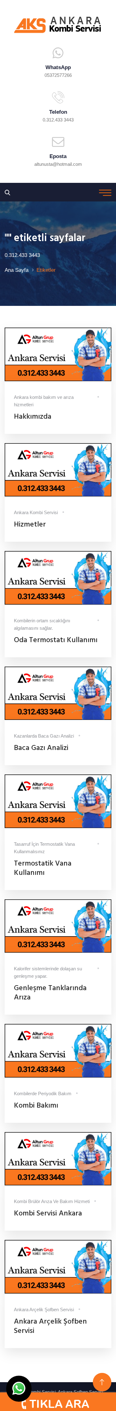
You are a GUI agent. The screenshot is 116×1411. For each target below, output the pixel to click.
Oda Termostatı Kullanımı (55, 640)
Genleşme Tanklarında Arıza (50, 993)
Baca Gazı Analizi (41, 748)
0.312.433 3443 (58, 119)
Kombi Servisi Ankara (48, 1213)
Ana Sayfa (16, 270)
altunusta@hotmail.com (58, 164)
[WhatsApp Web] (19, 1389)
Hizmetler (30, 524)
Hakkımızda (32, 416)
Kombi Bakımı (36, 1105)
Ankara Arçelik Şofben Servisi (50, 1326)
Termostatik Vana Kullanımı (42, 868)
